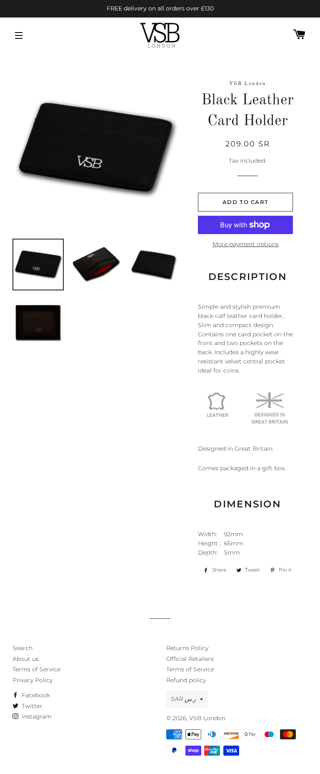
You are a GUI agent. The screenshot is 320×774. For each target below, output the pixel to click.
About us (25, 659)
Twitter (31, 706)
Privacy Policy (32, 680)
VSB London (207, 718)
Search (22, 648)
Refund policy (186, 680)
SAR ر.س (183, 699)
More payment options (245, 244)
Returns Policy (187, 648)
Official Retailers (190, 659)
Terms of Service (36, 669)
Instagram (36, 716)
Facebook (35, 695)
